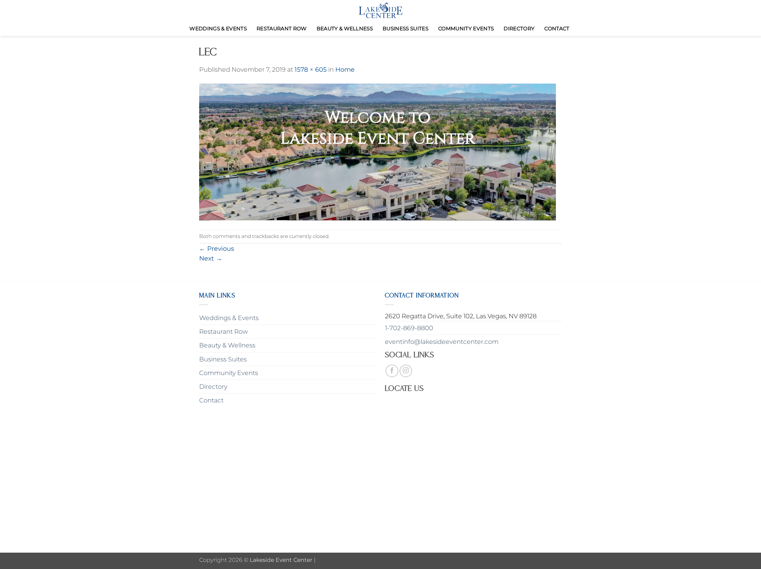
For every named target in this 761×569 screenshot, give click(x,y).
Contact (556, 29)
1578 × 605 (311, 69)
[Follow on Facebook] (392, 371)
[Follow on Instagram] (406, 371)
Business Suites (405, 29)
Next (210, 258)
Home (345, 69)
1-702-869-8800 (409, 328)
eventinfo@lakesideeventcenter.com (442, 341)
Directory (519, 29)
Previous (216, 248)
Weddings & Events (218, 29)
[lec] (377, 151)
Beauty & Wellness (345, 29)
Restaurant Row (282, 29)
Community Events (466, 29)
